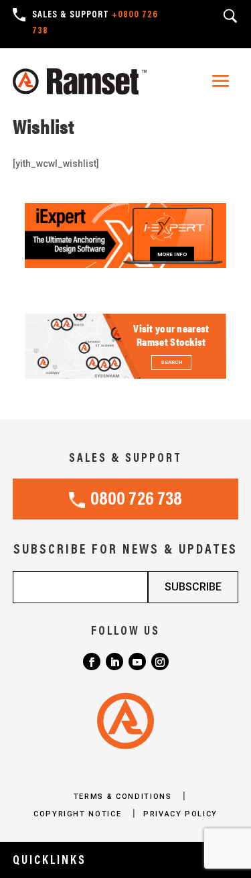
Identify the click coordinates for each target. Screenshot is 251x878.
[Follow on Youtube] (137, 661)
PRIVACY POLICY (180, 814)
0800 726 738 (136, 500)
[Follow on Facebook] (91, 661)
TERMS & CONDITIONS (124, 796)
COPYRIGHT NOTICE (78, 814)
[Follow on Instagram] (160, 661)
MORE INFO (172, 254)
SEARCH (171, 362)
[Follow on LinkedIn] (114, 661)
